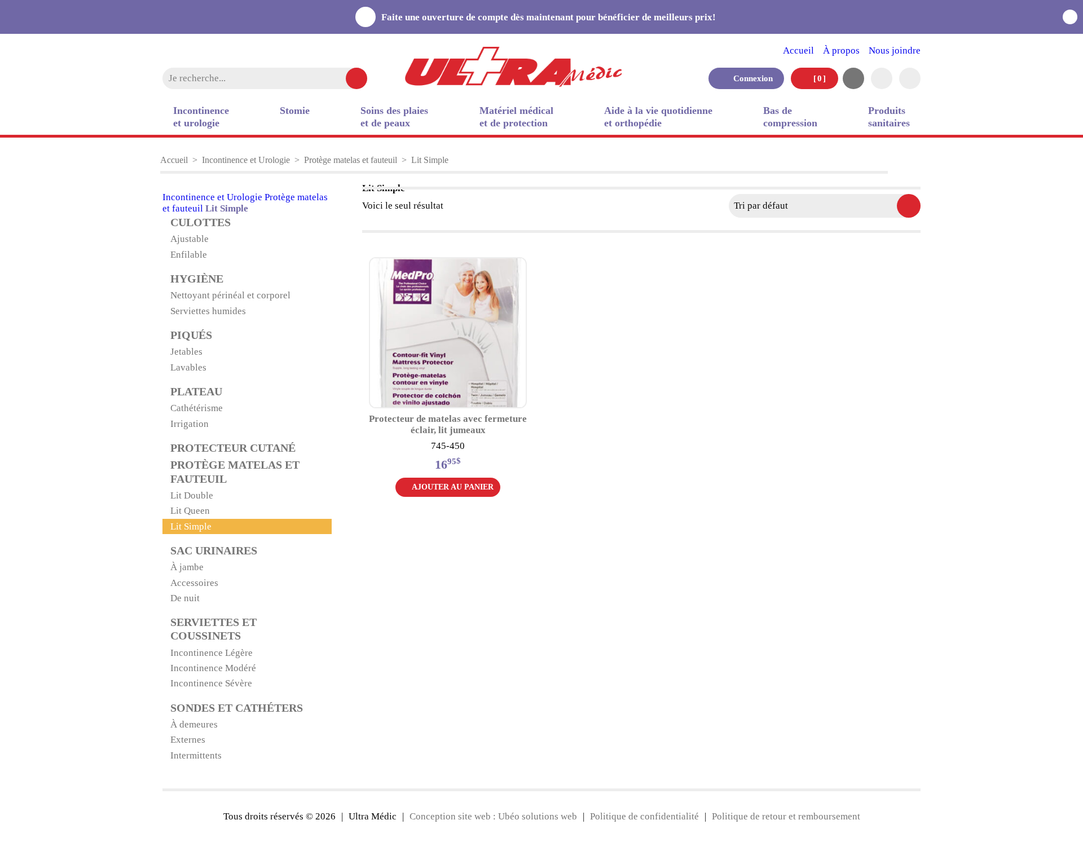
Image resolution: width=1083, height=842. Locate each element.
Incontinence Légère (211, 652)
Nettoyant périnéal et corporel (230, 295)
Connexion (750, 78)
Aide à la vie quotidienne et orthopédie (658, 117)
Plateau (196, 392)
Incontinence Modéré (213, 668)
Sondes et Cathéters (236, 708)
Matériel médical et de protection (516, 117)
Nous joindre (895, 50)
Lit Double (191, 495)
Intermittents (196, 755)
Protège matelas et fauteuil (350, 160)
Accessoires (194, 583)
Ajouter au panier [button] (453, 487)
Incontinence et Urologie (246, 160)
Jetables (186, 351)
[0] (818, 78)
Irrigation (189, 423)
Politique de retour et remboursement (786, 816)
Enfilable (188, 254)
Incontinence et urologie (201, 117)
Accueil (798, 50)
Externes (187, 739)
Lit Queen (190, 510)
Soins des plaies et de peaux (394, 117)
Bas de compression (790, 117)
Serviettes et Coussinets (213, 629)
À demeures (194, 724)
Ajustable (189, 238)
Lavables (188, 367)
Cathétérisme (196, 408)
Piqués (191, 335)
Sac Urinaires (213, 551)
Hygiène (196, 279)
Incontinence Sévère (211, 683)
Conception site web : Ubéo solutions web (493, 816)
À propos (841, 50)
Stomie (295, 110)
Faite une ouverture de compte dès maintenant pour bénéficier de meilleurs (550, 17)
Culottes (200, 222)
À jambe (187, 567)
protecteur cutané (233, 448)
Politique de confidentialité (644, 816)
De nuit (185, 598)
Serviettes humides (208, 311)
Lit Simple (191, 526)
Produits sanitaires (889, 117)
